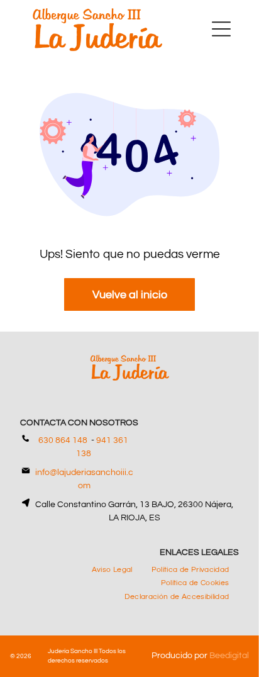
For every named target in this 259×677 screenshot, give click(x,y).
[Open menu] (221, 29)
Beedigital (229, 655)
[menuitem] (112, 569)
